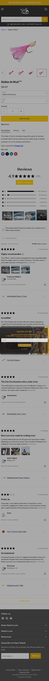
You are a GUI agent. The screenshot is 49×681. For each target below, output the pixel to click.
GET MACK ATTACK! (24, 345)
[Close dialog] (47, 328)
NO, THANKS (24, 349)
